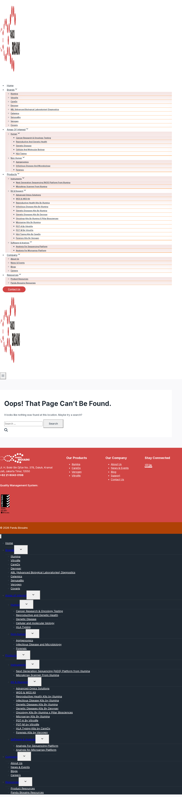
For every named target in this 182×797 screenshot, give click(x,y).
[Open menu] (3, 375)
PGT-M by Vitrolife (24, 230)
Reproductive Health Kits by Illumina (33, 203)
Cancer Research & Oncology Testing (33, 138)
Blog (113, 472)
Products (11, 655)
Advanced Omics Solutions (28, 195)
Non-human (18, 634)
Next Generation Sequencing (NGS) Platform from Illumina (43, 182)
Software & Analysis (23, 739)
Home (10, 85)
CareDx (14, 102)
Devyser (14, 105)
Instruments (18, 664)
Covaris (14, 125)
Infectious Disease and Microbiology (33, 166)
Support (115, 475)
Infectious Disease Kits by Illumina (32, 207)
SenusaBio (16, 117)
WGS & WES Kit (23, 199)
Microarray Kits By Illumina (28, 222)
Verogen (15, 121)
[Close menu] (0, 536)
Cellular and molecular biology (30, 150)
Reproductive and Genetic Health (31, 142)
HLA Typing (21, 153)
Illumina (14, 94)
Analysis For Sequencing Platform (31, 246)
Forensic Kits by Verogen (27, 238)
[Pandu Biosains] (10, 79)
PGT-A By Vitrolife (24, 226)
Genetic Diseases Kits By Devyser (31, 214)
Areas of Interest (16, 595)
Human (15, 604)
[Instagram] (147, 466)
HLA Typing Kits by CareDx (28, 234)
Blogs (13, 267)
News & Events (18, 263)
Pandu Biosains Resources (23, 283)
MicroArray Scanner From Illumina (31, 186)
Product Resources (19, 279)
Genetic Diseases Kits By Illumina (31, 210)
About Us (15, 259)
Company (11, 756)
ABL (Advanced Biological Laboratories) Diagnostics (35, 109)
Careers (14, 271)
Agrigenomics (22, 162)
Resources (12, 782)
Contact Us (14, 289)
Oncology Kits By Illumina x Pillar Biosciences (37, 218)
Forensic (20, 170)
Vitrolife (14, 98)
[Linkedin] (150, 466)
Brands (9, 550)
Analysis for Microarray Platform (31, 250)
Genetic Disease (23, 146)
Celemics (15, 113)
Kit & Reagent (19, 682)
